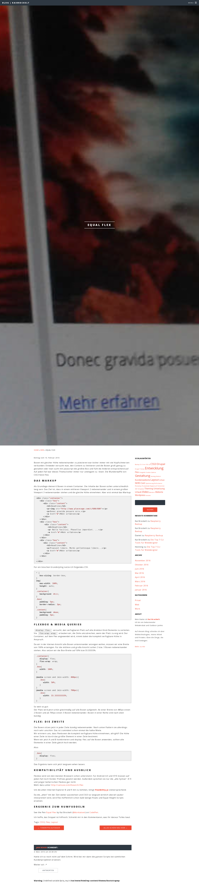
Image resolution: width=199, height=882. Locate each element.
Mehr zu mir (140, 646)
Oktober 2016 (141, 564)
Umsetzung (159, 488)
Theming (148, 488)
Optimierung (150, 483)
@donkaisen (79, 812)
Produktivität (146, 486)
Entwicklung (154, 468)
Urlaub (138, 492)
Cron (143, 464)
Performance (158, 483)
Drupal (161, 464)
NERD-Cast (140, 483)
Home (36, 450)
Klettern (158, 476)
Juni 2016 (139, 569)
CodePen (93, 812)
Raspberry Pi (154, 486)
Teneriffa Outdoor (49, 828)
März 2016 (140, 581)
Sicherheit (161, 486)
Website (159, 492)
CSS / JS (148, 464)
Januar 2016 (141, 589)
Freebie (148, 472)
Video (145, 492)
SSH (136, 489)
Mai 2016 (139, 573)
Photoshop (138, 486)
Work (137, 608)
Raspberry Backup (154, 535)
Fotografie (142, 472)
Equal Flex (51, 812)
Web (42, 450)
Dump (142, 469)
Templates (141, 489)
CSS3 (42, 822)
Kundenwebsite (142, 480)
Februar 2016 (141, 585)
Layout (54, 822)
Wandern (152, 492)
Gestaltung (142, 476)
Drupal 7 (137, 469)
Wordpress (140, 495)
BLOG (16, 2)
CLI (141, 464)
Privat (138, 600)
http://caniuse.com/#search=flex (67, 785)
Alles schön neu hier (115, 828)
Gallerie (153, 472)
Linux (161, 480)
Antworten (48, 870)
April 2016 (140, 577)
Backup (137, 464)
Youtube (148, 495)
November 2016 (143, 560)
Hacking (153, 476)
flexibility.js (101, 790)
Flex (48, 822)
